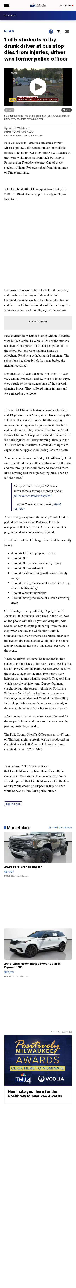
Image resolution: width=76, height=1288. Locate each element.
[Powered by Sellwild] (67, 1032)
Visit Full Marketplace (60, 827)
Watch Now (66, 5)
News (9, 31)
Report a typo (13, 803)
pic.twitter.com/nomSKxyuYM (33, 495)
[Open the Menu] (6, 5)
